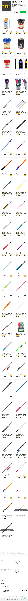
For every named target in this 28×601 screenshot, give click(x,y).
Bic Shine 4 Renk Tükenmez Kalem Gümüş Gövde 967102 (7, 233)
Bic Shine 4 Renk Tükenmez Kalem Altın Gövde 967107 (6, 213)
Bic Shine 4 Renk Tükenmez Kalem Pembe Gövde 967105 (21, 213)
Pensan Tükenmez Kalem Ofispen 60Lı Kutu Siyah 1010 (21, 31)
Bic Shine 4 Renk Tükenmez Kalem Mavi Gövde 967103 (20, 233)
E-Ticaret (10, 599)
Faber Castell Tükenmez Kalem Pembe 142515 (21, 294)
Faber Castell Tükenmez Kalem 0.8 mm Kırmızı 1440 (7, 475)
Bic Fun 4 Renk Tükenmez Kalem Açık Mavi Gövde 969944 (7, 273)
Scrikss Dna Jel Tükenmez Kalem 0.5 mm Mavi (7, 536)
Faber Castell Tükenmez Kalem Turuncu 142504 (7, 294)
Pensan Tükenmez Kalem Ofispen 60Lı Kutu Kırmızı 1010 (7, 72)
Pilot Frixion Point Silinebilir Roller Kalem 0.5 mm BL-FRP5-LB (21, 415)
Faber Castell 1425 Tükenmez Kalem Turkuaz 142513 (7, 354)
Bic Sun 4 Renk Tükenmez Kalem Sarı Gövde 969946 (21, 193)
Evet (23, 12)
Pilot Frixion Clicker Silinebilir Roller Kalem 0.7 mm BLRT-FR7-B (21, 394)
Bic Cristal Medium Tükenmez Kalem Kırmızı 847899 (21, 475)
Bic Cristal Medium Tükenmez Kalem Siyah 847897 (20, 435)
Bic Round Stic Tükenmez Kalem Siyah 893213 (21, 374)
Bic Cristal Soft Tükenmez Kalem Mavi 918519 (7, 152)
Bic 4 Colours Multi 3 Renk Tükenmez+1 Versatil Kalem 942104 (7, 132)
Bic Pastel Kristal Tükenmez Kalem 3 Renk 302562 (7, 31)
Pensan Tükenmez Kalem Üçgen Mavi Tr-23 (21, 172)
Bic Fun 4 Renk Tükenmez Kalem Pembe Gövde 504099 (21, 152)
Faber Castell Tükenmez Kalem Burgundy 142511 (7, 374)
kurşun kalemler (5, 547)
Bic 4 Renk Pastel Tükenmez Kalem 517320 (21, 112)
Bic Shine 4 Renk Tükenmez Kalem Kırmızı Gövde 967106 (7, 253)
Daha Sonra (16, 12)
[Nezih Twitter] (24, 592)
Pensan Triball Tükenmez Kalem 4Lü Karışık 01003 (7, 92)
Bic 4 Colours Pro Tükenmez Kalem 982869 (21, 132)
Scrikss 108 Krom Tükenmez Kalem (5, 415)
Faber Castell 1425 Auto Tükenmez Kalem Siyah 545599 (6, 394)
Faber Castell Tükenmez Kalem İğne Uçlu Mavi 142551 (21, 455)
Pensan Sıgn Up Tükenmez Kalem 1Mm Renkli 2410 (20, 72)
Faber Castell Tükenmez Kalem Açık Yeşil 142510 (21, 354)
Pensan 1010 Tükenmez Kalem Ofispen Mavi (20, 516)
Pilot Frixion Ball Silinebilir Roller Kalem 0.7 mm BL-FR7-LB (7, 435)
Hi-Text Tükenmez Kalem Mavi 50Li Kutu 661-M (21, 51)
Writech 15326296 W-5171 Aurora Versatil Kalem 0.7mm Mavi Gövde (7, 112)
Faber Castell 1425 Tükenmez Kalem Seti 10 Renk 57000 (21, 334)
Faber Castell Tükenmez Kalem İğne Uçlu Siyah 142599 (7, 455)
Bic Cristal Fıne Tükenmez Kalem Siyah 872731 (7, 516)
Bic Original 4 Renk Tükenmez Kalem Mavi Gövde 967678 (20, 273)
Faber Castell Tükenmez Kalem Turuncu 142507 (7, 314)
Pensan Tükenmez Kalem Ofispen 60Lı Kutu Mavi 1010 (7, 51)
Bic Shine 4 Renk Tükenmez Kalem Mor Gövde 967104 (20, 253)
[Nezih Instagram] (22, 592)
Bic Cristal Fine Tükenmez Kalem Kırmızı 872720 (21, 495)
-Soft (7, 599)
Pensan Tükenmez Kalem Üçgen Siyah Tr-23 (7, 172)
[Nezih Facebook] (26, 592)
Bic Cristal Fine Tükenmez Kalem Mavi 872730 (7, 495)
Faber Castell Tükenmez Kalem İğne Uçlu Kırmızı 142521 (7, 334)
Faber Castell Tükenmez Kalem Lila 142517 (21, 314)
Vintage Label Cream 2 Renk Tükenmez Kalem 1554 (6, 193)
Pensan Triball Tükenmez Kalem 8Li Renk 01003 (21, 92)
